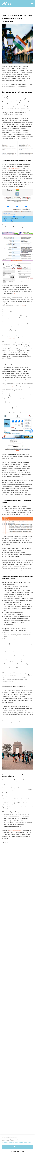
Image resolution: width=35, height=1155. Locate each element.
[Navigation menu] (32, 3)
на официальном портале (14, 168)
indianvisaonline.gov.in (9, 386)
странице (11, 338)
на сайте (22, 306)
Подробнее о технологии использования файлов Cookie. (16, 1142)
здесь (15, 293)
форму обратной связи (15, 830)
